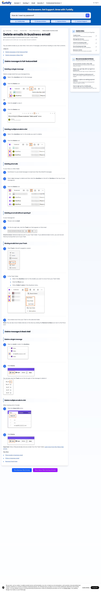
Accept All (94, 587)
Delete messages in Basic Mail (14, 55)
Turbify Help (8, 30)
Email (33, 3)
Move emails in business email (14, 455)
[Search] (87, 15)
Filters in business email (12, 458)
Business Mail (23, 30)
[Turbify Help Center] (6, 3)
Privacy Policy (67, 588)
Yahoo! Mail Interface (34, 30)
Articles (16, 30)
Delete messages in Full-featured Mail (16, 52)
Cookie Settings (86, 587)
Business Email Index (11, 461)
